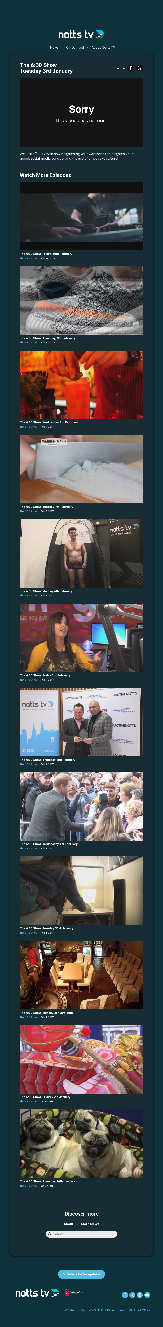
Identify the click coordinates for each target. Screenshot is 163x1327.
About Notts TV (103, 47)
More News (90, 1224)
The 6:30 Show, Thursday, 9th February (47, 338)
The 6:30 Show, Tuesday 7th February (46, 507)
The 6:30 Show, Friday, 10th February (46, 254)
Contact (69, 1309)
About (69, 1224)
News (54, 47)
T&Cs (122, 1309)
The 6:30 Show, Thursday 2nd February (47, 760)
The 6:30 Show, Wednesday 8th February (49, 422)
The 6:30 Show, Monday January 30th (46, 1013)
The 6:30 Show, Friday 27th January (45, 1097)
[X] (139, 68)
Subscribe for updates (84, 1274)
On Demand (75, 47)
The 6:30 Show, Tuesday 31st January (46, 928)
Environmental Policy (101, 1309)
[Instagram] (140, 1295)
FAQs (81, 1309)
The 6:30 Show (28, 258)
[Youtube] (147, 1295)
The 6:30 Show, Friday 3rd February (45, 675)
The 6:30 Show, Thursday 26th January (47, 1181)
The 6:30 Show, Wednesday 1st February (49, 844)
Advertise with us (139, 1309)
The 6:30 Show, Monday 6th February (46, 591)
